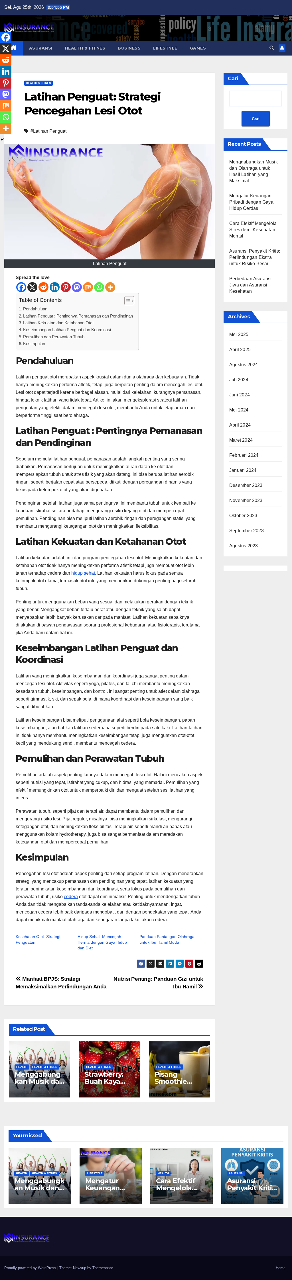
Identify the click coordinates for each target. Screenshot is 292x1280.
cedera (71, 896)
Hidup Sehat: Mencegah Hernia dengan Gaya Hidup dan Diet (102, 942)
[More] (110, 287)
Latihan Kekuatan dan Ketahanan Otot (58, 322)
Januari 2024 (242, 470)
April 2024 (240, 425)
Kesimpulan (34, 343)
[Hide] (2, 139)
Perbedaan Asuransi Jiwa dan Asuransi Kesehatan (250, 285)
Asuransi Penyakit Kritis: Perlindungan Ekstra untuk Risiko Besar (254, 257)
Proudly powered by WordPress (30, 1268)
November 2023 (246, 500)
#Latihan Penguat (48, 131)
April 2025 (240, 349)
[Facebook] (21, 287)
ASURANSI (40, 48)
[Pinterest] (66, 287)
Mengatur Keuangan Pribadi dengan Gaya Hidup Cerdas (251, 202)
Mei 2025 (239, 334)
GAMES (198, 48)
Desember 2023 (246, 485)
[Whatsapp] (99, 287)
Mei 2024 (239, 409)
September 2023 (246, 530)
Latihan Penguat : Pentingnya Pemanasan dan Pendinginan (78, 316)
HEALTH (21, 1066)
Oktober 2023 (243, 515)
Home (280, 1268)
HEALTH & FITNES (85, 48)
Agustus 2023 (243, 545)
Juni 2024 (239, 394)
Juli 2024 (238, 379)
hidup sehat (83, 573)
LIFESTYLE (165, 48)
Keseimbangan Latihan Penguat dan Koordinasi (67, 329)
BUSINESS (129, 48)
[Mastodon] (77, 287)
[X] (32, 287)
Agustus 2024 (243, 364)
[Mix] (88, 287)
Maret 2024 (241, 440)
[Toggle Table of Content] (126, 301)
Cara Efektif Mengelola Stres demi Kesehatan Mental (253, 229)
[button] (271, 48)
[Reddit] (43, 287)
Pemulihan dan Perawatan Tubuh (53, 336)
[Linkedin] (55, 287)
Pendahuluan (35, 308)
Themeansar (102, 1268)
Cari (233, 78)
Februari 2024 (244, 455)
